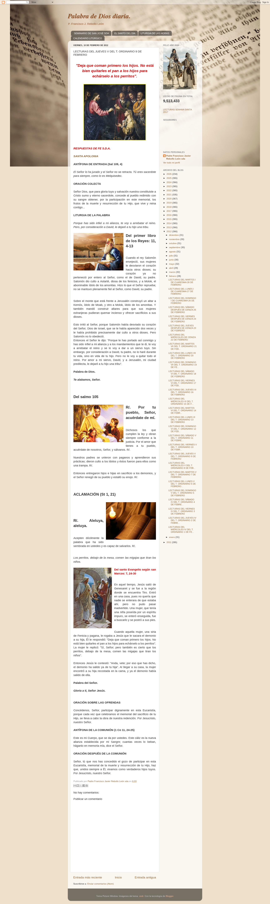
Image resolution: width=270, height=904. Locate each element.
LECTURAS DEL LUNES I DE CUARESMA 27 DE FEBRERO (181, 291)
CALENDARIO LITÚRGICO (87, 38)
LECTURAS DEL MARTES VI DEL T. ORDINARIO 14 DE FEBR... (182, 410)
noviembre (174, 239)
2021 (169, 195)
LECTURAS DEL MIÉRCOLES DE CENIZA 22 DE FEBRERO (182, 337)
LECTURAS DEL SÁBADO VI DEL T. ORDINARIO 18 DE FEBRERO (182, 373)
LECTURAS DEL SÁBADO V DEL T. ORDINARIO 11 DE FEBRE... (182, 438)
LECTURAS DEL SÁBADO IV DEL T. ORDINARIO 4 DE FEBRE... (181, 502)
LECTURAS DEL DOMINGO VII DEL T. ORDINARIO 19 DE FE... (182, 364)
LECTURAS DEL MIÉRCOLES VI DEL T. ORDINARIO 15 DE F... (181, 401)
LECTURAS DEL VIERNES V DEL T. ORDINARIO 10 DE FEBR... (182, 447)
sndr (141, 896)
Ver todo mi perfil (171, 163)
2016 (169, 215)
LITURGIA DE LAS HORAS (155, 33)
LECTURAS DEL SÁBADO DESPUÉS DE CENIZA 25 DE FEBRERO (182, 309)
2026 (169, 174)
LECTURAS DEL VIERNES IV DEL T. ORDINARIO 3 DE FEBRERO (181, 511)
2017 (169, 211)
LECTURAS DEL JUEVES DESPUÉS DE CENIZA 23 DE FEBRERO (182, 328)
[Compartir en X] (80, 785)
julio (171, 256)
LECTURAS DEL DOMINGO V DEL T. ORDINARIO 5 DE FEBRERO (182, 493)
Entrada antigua (145, 877)
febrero (173, 276)
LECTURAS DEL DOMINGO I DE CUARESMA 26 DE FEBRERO (182, 300)
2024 (169, 182)
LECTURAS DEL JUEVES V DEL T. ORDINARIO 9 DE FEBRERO (182, 456)
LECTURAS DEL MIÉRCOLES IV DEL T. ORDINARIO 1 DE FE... (181, 529)
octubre (173, 243)
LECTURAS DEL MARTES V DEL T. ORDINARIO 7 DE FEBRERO (182, 474)
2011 (169, 542)
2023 (169, 186)
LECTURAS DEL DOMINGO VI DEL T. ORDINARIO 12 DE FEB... (182, 428)
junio (171, 260)
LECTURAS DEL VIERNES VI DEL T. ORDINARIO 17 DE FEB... (182, 383)
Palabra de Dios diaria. (99, 15)
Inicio (118, 877)
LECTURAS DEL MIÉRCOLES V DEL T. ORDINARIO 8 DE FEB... (181, 465)
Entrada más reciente (87, 877)
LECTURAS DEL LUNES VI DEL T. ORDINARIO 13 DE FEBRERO (181, 419)
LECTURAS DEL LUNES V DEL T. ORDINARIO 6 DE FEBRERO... (182, 484)
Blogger (169, 896)
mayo (172, 264)
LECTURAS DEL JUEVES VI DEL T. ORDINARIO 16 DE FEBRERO (182, 392)
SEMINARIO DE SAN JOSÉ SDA (91, 33)
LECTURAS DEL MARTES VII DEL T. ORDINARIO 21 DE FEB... (182, 346)
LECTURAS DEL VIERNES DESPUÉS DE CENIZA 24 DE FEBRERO (182, 319)
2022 (169, 190)
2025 (169, 178)
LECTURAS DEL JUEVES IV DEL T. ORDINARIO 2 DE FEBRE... (182, 520)
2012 (169, 231)
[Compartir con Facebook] (83, 785)
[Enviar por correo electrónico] (74, 785)
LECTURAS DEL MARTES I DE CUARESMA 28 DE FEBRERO (182, 282)
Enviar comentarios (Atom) (100, 884)
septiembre (175, 247)
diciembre (174, 235)
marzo (172, 272)
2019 (169, 203)
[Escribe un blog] (77, 785)
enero (172, 537)
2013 (169, 227)
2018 (169, 207)
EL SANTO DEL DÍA (124, 33)
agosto (172, 251)
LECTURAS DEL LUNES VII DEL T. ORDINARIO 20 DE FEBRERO (182, 355)
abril (171, 268)
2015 (169, 219)
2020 (169, 199)
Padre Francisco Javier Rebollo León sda (178, 157)
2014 (169, 223)
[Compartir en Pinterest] (86, 785)
